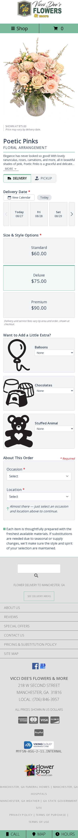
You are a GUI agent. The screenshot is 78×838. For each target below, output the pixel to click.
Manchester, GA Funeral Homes (25, 787)
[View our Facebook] (35, 668)
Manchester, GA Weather (20, 801)
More (9, 169)
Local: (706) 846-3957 (39, 699)
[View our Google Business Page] (42, 668)
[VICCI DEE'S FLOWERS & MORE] (39, 18)
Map (40, 834)
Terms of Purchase (51, 815)
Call (14, 834)
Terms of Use (39, 822)
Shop (22, 28)
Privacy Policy (20, 815)
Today (44, 197)
